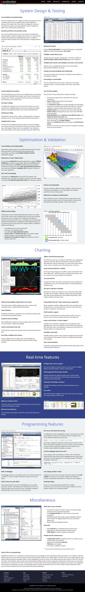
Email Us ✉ (6, 581)
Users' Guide (26, 578)
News (49, 1)
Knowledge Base (46, 578)
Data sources (26, 579)
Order (74, 1)
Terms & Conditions (9, 578)
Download (65, 1)
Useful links (65, 576)
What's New (26, 576)
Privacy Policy (7, 579)
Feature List (26, 574)
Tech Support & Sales (47, 574)
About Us (6, 574)
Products (56, 1)
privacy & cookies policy (55, 588)
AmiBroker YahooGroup (68, 574)
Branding (6, 576)
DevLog (44, 579)
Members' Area (46, 576)
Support (81, 1)
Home (43, 1)
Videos (25, 581)
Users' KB (44, 581)
